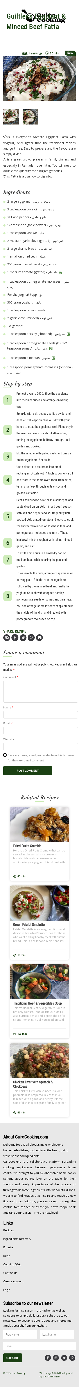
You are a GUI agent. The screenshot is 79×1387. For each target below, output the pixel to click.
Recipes (8, 1230)
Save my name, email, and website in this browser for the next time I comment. (41, 757)
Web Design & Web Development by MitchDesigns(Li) (56, 1375)
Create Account (13, 1281)
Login (6, 1290)
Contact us (10, 1273)
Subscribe (12, 1358)
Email (8, 723)
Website (8, 739)
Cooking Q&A (12, 1264)
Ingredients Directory (17, 1239)
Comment (10, 677)
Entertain (9, 1247)
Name (8, 707)
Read (6, 1256)
